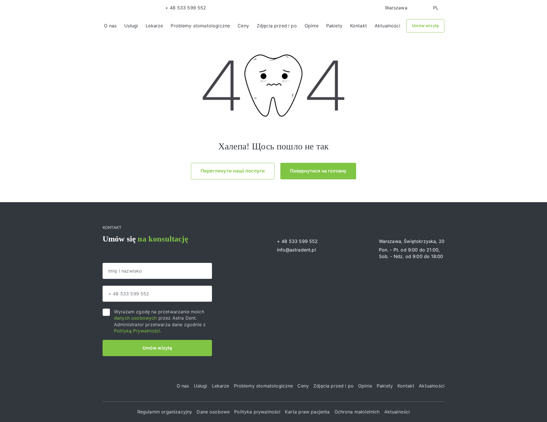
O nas (110, 26)
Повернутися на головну (318, 171)
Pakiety (334, 26)
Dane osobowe (213, 412)
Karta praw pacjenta (307, 412)
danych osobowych (136, 318)
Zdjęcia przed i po (277, 26)
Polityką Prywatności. (137, 331)
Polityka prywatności (257, 412)
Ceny (243, 26)
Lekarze (154, 26)
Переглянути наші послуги (233, 171)
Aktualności (387, 26)
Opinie (312, 26)
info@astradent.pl (296, 250)
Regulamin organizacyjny (164, 412)
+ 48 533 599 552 (185, 8)
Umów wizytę (425, 25)
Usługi (131, 26)
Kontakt (358, 26)
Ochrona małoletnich (357, 412)
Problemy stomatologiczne (200, 26)
